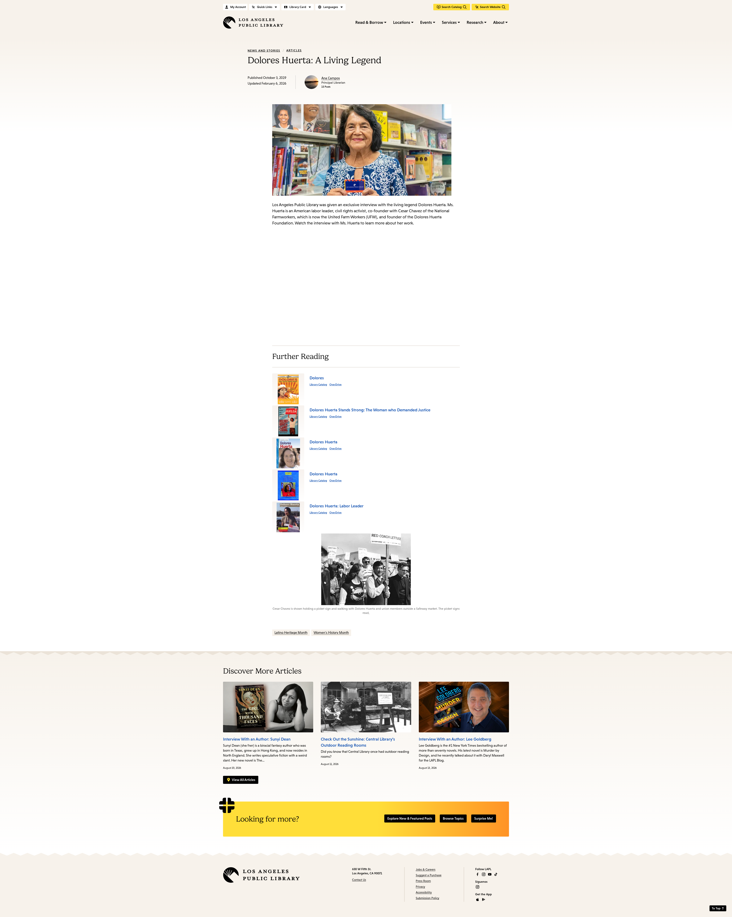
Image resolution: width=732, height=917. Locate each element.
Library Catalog (318, 384)
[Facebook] (477, 874)
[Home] (253, 22)
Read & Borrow (369, 22)
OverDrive (335, 384)
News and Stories (264, 50)
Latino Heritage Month (290, 632)
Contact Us (359, 879)
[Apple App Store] (477, 899)
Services (449, 22)
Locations (401, 22)
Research (475, 22)
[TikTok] (496, 874)
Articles (294, 50)
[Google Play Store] (483, 899)
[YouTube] (489, 874)
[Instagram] (483, 874)
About (498, 22)
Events (426, 22)
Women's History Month (331, 632)
